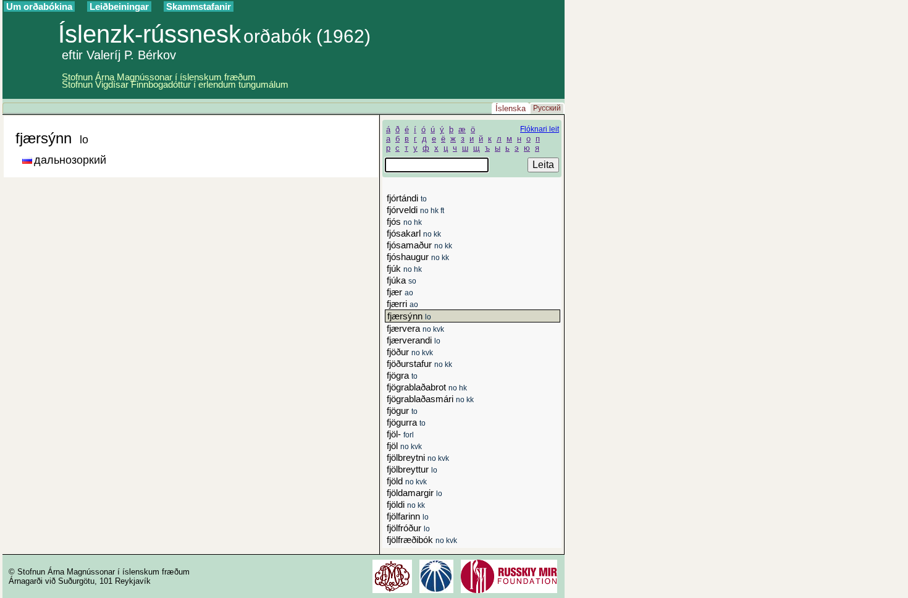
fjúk (404, 268)
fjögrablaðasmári (430, 399)
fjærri (402, 303)
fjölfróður (408, 528)
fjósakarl (414, 233)
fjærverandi (413, 340)
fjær (400, 292)
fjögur (402, 410)
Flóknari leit (539, 129)
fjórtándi (407, 198)
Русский (547, 108)
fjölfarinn (408, 516)
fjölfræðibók (422, 539)
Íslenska (510, 108)
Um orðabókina (39, 6)
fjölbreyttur (412, 469)
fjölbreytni (418, 457)
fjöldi (406, 504)
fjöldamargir (414, 492)
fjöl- (400, 434)
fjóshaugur (418, 256)
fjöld (407, 481)
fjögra (402, 375)
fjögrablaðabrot (427, 387)
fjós (404, 221)
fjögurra (406, 422)
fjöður (410, 352)
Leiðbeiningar (119, 6)
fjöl (404, 445)
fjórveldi (415, 209)
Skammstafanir (198, 6)
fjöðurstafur (419, 363)
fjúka (401, 280)
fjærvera (415, 328)
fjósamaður (419, 245)
